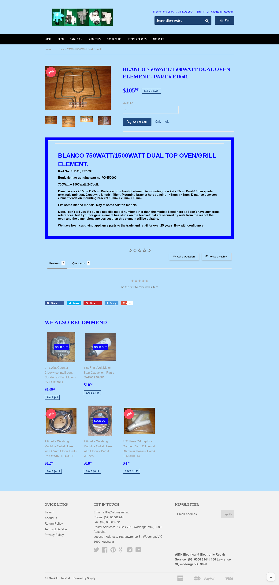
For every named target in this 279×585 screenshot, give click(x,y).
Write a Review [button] (219, 256)
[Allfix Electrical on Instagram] (130, 551)
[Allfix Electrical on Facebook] (105, 551)
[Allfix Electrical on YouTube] (139, 551)
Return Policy (54, 523)
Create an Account (222, 11)
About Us (51, 518)
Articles (158, 39)
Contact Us (114, 39)
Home (48, 39)
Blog (61, 39)
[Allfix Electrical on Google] (121, 551)
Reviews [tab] (54, 263)
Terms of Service (56, 529)
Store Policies (137, 39)
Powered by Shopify (84, 578)
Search (49, 512)
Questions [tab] (78, 263)
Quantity (128, 102)
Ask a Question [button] (186, 256)
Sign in (201, 11)
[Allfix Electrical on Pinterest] (113, 551)
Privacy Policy (54, 534)
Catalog (75, 39)
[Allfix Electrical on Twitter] (96, 551)
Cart (228, 20)
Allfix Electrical (61, 578)
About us (95, 39)
